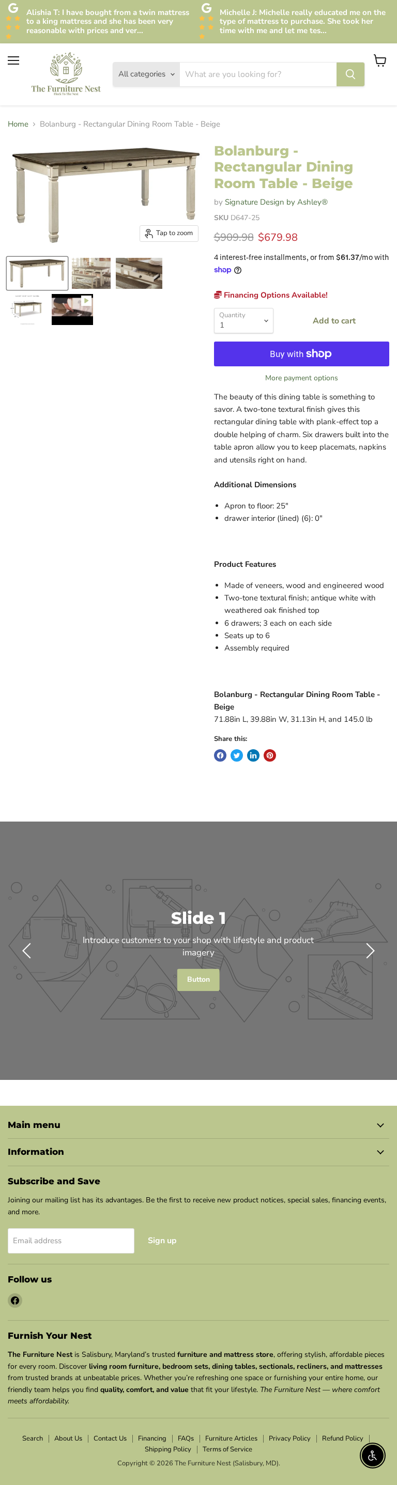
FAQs (186, 1438)
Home (18, 124)
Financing (152, 1438)
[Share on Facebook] (220, 755)
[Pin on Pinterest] (270, 755)
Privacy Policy (290, 1438)
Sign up (162, 1240)
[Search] (350, 74)
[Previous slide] (28, 950)
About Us (68, 1438)
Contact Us (110, 1438)
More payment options (301, 378)
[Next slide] (368, 950)
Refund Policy (342, 1438)
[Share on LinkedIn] (253, 755)
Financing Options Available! (275, 295)
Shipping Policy (168, 1449)
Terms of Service (227, 1449)
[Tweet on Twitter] (237, 755)
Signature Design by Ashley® (276, 202)
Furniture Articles (231, 1438)
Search (32, 1438)
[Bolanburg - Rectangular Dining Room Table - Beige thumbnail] (37, 273)
